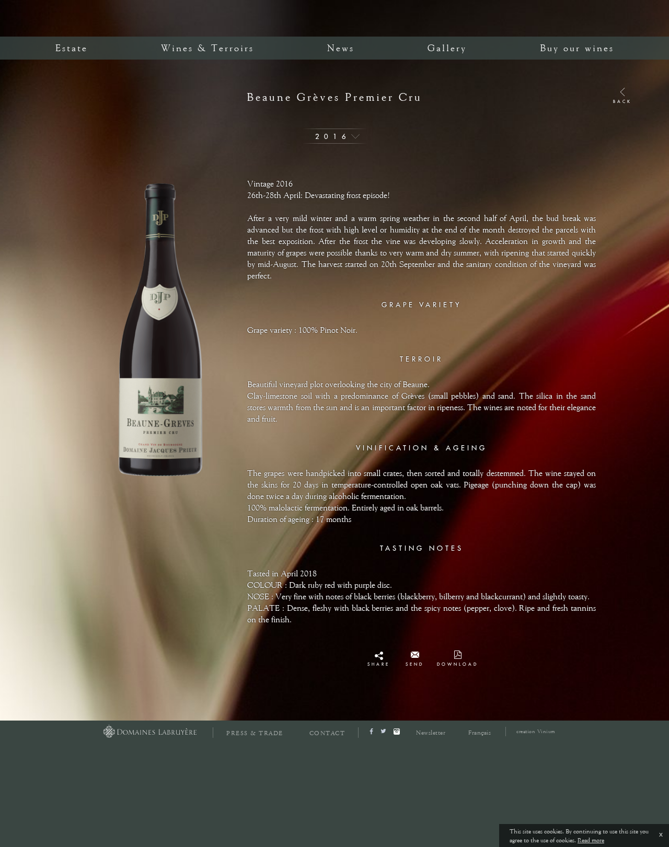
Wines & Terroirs (207, 48)
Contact (327, 733)
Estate (71, 48)
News (340, 48)
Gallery (447, 48)
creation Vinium (536, 731)
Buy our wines (577, 48)
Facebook (379, 657)
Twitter (379, 667)
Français (479, 732)
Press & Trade (254, 733)
